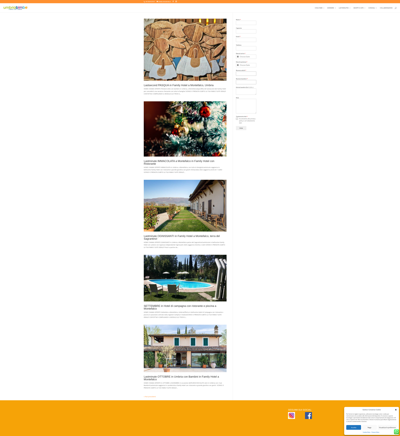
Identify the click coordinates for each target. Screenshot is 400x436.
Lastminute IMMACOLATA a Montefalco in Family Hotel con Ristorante (179, 162)
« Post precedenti (150, 397)
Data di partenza (241, 62)
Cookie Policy (366, 432)
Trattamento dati (242, 116)
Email (238, 36)
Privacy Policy (375, 432)
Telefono (238, 45)
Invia (241, 128)
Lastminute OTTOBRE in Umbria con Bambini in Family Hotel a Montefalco (181, 378)
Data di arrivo (240, 53)
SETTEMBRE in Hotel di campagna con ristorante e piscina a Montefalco (180, 307)
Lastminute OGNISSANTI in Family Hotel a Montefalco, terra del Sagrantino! (182, 237)
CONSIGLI (371, 8)
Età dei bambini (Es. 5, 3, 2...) (244, 87)
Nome (238, 20)
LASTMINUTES (344, 8)
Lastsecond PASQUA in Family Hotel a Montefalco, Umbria (179, 85)
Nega (369, 427)
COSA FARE (318, 8)
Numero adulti (241, 70)
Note (237, 98)
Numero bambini (242, 79)
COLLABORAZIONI (386, 8)
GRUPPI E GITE (358, 8)
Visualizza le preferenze (387, 427)
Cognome (239, 28)
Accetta (353, 427)
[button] (396, 410)
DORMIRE (330, 8)
